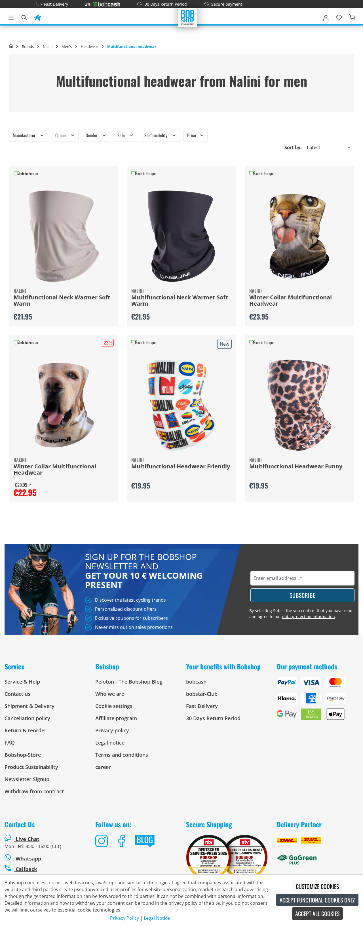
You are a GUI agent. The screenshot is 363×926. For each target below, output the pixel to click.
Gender (92, 135)
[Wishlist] (338, 16)
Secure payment (226, 4)
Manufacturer (25, 135)
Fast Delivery (56, 4)
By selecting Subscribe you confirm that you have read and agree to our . (301, 613)
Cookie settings (113, 706)
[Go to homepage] (187, 17)
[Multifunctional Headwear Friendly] (181, 405)
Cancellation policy (27, 718)
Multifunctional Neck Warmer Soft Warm (62, 300)
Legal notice (109, 742)
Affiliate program (116, 718)
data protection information (308, 616)
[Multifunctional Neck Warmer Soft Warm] (64, 236)
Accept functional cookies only (317, 900)
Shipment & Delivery (29, 706)
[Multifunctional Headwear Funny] (299, 405)
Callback (25, 869)
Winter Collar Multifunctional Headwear (290, 300)
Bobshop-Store (23, 754)
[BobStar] (37, 16)
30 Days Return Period (166, 4)
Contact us (17, 693)
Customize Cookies (317, 886)
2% (88, 4)
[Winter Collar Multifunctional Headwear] (299, 236)
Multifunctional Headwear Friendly (180, 466)
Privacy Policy (124, 918)
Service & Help (22, 681)
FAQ (10, 742)
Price (192, 135)
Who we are (109, 693)
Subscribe (302, 595)
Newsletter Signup (27, 779)
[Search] (24, 16)
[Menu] (11, 16)
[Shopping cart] (351, 16)
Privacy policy (112, 730)
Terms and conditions (121, 754)
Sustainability (156, 135)
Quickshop (63, 246)
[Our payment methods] (317, 700)
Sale (121, 135)
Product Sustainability (31, 767)
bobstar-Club (202, 693)
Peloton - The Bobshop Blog (128, 681)
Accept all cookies (317, 913)
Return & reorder (26, 730)
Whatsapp (27, 858)
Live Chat (27, 839)
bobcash (196, 681)
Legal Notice (157, 918)
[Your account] (325, 16)
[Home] (11, 46)
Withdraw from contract (34, 791)
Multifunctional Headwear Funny (295, 466)
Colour (61, 135)
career (103, 767)
